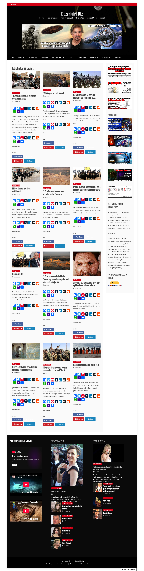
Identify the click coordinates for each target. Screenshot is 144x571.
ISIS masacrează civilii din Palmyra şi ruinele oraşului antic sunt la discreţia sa (56, 279)
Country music (97, 463)
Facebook (18, 156)
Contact (118, 57)
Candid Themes (92, 564)
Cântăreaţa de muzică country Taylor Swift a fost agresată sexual (107, 468)
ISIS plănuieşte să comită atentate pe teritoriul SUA (84, 96)
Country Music (99, 440)
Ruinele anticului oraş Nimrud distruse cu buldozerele (24, 368)
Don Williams (107, 513)
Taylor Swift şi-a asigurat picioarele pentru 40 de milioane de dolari (111, 488)
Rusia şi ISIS (17, 274)
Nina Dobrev (66, 530)
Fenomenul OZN (58, 57)
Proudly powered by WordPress (57, 564)
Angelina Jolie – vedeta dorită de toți (72, 507)
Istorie (20, 57)
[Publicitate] (120, 130)
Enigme (44, 57)
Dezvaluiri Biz (72, 14)
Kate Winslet (66, 543)
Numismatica (106, 57)
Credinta (93, 57)
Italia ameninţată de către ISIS (86, 364)
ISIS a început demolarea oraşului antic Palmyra (53, 192)
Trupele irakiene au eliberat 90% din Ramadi (24, 97)
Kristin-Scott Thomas (58, 491)
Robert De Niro (67, 518)
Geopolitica (32, 57)
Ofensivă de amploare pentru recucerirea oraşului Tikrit (55, 369)
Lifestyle (82, 57)
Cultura (70, 57)
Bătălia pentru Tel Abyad (53, 93)
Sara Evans (106, 500)
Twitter (30, 156)
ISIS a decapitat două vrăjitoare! (21, 190)
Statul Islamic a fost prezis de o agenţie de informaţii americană (87, 188)
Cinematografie (57, 440)
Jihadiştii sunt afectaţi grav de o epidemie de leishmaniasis (86, 284)
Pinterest (18, 161)
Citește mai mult (16, 146)
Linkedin (30, 161)
